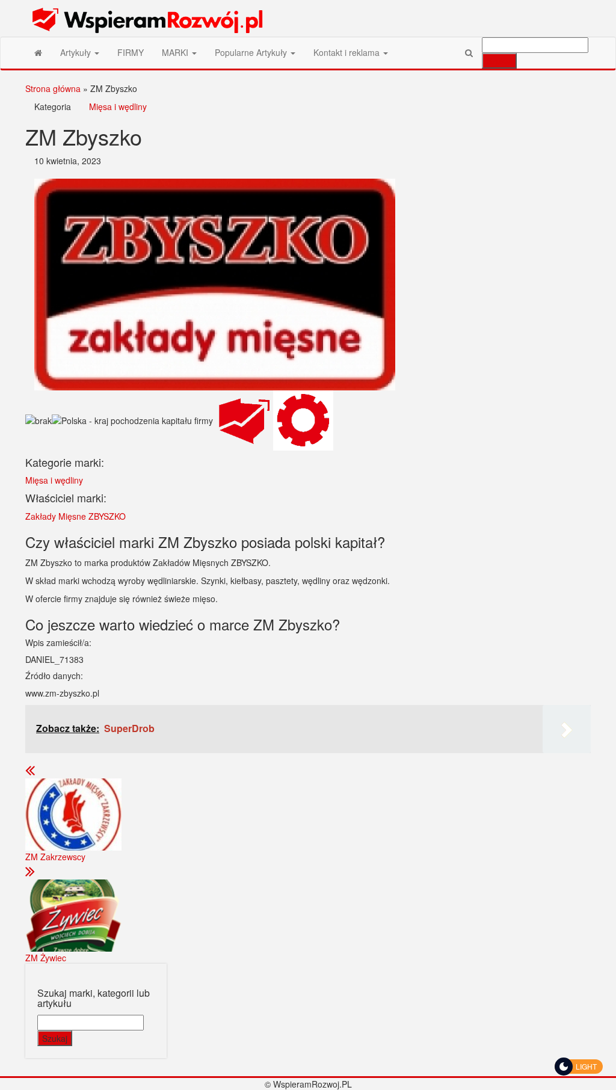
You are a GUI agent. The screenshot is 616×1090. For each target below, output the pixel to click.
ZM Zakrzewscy (55, 857)
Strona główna (53, 88)
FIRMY (130, 52)
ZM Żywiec (45, 958)
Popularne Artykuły (252, 52)
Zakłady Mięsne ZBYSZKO (75, 516)
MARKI (176, 52)
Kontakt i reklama (347, 52)
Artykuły (76, 52)
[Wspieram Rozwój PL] (38, 52)
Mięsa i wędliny (118, 106)
